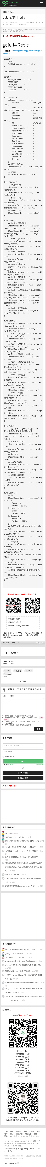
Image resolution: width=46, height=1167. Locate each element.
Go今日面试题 (10, 786)
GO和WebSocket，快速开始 (15, 837)
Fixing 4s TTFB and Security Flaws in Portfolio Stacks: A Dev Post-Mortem (24, 991)
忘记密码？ (39, 764)
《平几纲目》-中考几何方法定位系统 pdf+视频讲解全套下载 (24, 880)
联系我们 (28, 1134)
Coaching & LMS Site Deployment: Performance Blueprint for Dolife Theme (24, 998)
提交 (39, 729)
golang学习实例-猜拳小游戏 (14, 953)
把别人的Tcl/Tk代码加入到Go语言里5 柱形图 (20, 949)
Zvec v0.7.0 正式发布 (12, 874)
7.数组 (11, 663)
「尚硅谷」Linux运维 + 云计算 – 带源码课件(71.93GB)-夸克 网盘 (24, 977)
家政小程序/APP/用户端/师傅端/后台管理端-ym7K (22, 841)
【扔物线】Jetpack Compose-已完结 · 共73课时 (21, 851)
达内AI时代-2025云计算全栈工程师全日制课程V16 (22, 857)
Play (12, 1134)
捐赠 (35, 1134)
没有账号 (37, 689)
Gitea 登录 (24, 778)
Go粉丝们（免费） (32, 1120)
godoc (8, 674)
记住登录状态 (9, 756)
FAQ (11, 1131)
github (29, 671)
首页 (5, 11)
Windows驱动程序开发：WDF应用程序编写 (20, 961)
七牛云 (10, 1151)
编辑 (4, 696)
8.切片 (11, 661)
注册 (11, 764)
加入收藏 (6, 643)
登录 (23, 689)
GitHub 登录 (23, 772)
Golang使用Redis (22, 625)
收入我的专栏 (12, 653)
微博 (13, 643)
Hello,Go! (8, 833)
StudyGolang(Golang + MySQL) (24, 1148)
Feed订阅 (13, 1136)
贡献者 (18, 1131)
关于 (6, 1131)
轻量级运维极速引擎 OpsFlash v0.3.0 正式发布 (21, 886)
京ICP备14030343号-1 (12, 1163)
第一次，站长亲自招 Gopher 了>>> (18, 36)
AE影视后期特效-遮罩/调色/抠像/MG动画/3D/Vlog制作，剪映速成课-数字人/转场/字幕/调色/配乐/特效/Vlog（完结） (24, 867)
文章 (12, 11)
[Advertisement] (20, 806)
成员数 (18, 671)
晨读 (25, 1131)
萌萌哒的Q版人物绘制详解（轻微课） (18, 971)
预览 (12, 696)
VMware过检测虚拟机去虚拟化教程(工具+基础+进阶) (23, 965)
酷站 (6, 1136)
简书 (17, 619)
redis (8, 671)
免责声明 (19, 1134)
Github (32, 1131)
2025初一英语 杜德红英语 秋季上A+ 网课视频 (20, 847)
